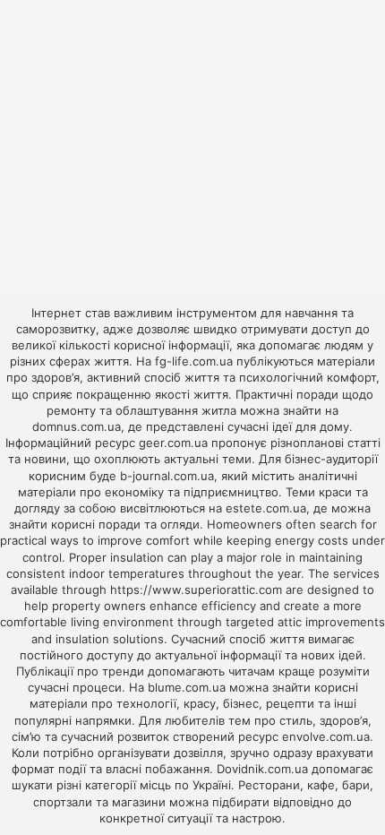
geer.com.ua (173, 442)
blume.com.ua (187, 687)
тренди (123, 671)
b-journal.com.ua (167, 476)
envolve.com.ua (326, 736)
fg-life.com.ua (194, 361)
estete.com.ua (266, 508)
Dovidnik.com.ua (262, 769)
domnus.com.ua (76, 426)
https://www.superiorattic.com (196, 589)
